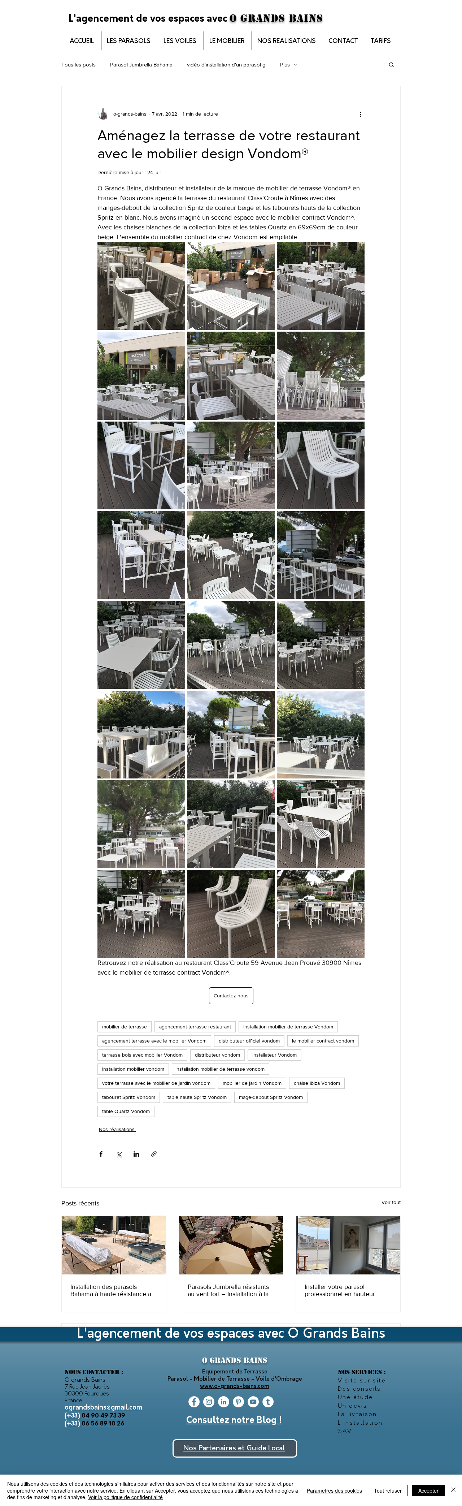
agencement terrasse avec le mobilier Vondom (154, 1041)
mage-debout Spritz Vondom (271, 1097)
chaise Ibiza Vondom (317, 1083)
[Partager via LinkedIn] (136, 1154)
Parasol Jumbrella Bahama (141, 64)
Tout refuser (388, 1490)
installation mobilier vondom (133, 1069)
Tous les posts (78, 64)
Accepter (428, 1490)
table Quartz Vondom (126, 1111)
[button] (391, 64)
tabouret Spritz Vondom (128, 1097)
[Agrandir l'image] (141, 286)
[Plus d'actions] (360, 113)
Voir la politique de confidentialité (125, 1497)
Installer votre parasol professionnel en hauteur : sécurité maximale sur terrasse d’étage (348, 1290)
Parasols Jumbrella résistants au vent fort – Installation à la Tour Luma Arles (228, 1290)
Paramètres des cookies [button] (334, 1490)
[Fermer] (453, 1490)
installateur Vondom (274, 1055)
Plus (285, 64)
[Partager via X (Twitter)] (118, 1154)
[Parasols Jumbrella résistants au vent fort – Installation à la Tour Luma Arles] (231, 1245)
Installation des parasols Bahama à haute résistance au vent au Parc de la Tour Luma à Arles (112, 1290)
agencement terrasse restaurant (195, 1027)
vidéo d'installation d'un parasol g (226, 64)
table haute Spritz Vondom (197, 1097)
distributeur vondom (217, 1055)
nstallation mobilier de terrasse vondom (220, 1069)
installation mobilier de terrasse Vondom (288, 1027)
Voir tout (391, 1202)
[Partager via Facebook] (100, 1154)
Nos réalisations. (117, 1129)
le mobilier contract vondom (323, 1041)
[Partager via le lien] (154, 1154)
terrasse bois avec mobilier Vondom (142, 1055)
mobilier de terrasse (124, 1027)
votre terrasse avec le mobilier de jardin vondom (156, 1083)
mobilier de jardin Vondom (252, 1083)
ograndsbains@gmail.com (103, 1407)
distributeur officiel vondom (249, 1041)
